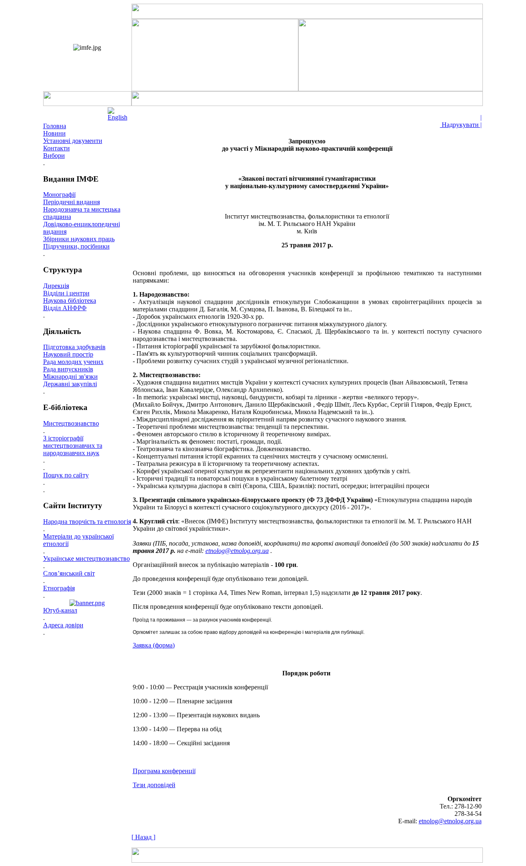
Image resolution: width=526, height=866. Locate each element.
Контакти (56, 148)
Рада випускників (68, 369)
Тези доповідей (154, 784)
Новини (54, 133)
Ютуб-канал (60, 610)
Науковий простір (68, 354)
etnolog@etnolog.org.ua (237, 550)
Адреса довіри (63, 625)
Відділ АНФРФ (65, 307)
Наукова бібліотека (69, 300)
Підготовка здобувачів (74, 346)
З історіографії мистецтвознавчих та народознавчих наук (72, 445)
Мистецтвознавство (71, 423)
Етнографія (59, 588)
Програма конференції (164, 770)
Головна (54, 125)
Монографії (59, 194)
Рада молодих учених (73, 361)
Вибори (54, 155)
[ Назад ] (143, 837)
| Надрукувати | (461, 121)
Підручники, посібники (76, 246)
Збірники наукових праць (79, 238)
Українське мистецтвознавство (86, 558)
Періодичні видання (71, 201)
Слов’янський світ (69, 573)
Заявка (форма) (154, 645)
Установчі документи (72, 140)
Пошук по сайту (66, 475)
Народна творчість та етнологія (87, 521)
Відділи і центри (66, 293)
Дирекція (56, 285)
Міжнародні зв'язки (70, 376)
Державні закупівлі (70, 383)
